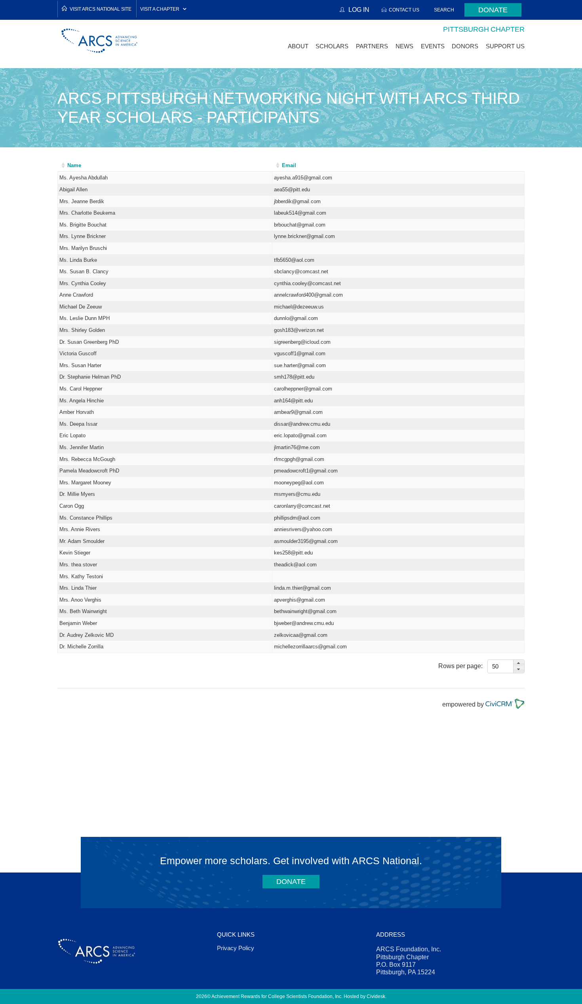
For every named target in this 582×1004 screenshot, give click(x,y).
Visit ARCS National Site (100, 8)
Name (74, 165)
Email (289, 165)
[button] (518, 663)
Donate (493, 10)
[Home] (99, 40)
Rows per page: (460, 665)
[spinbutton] (501, 666)
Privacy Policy (235, 948)
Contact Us (404, 9)
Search (444, 9)
